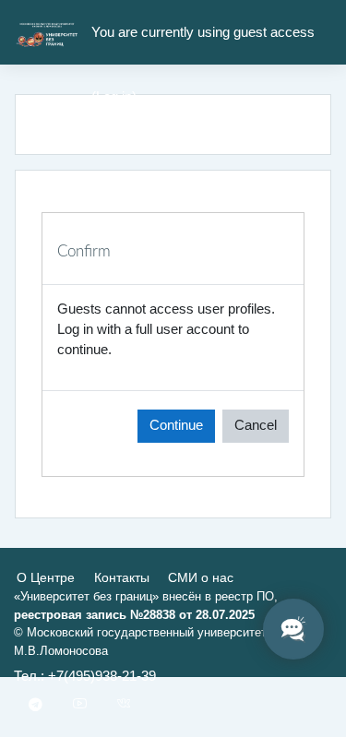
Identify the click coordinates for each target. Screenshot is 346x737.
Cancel (255, 425)
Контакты (121, 577)
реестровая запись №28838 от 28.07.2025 (134, 615)
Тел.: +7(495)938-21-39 (85, 676)
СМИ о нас (200, 577)
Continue (176, 425)
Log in (114, 96)
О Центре (46, 577)
